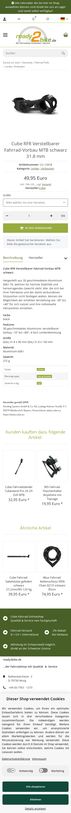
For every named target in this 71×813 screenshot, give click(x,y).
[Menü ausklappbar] (5, 35)
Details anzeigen (35, 808)
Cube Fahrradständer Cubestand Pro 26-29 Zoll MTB (19, 491)
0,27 (39, 383)
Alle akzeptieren (35, 786)
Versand (46, 184)
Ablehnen (35, 799)
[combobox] (35, 203)
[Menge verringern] (7, 216)
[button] (18, 19)
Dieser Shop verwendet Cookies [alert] (35, 698)
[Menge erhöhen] (51, 216)
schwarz (41, 369)
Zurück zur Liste (11, 62)
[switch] (11, 770)
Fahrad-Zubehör (44, 376)
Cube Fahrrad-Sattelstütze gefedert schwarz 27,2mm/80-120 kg (18, 583)
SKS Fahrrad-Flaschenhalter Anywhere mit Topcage (52, 493)
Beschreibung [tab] (13, 258)
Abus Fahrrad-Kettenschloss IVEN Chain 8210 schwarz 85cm (52, 583)
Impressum (39, 759)
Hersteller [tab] (36, 258)
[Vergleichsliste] (33, 19)
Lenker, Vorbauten (42, 168)
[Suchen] (65, 53)
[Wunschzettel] (47, 19)
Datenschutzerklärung (16, 759)
